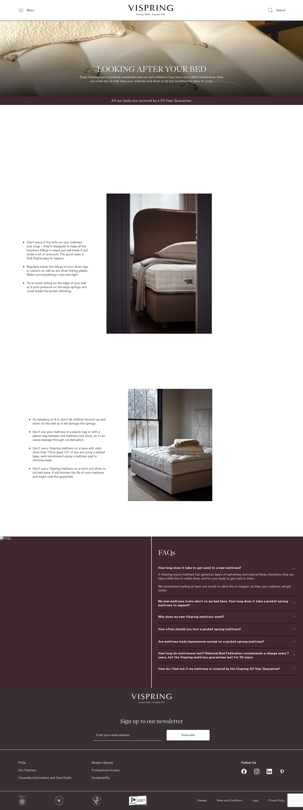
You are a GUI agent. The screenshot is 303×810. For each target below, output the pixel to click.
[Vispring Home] (150, 10)
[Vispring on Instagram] (256, 771)
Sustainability (101, 778)
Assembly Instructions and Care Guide (44, 778)
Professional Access (106, 770)
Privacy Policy (276, 800)
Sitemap (202, 800)
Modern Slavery (102, 763)
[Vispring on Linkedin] (269, 771)
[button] (22, 801)
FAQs (22, 763)
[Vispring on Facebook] (244, 771)
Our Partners (27, 770)
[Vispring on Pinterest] (282, 771)
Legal (255, 800)
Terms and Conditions (229, 800)
